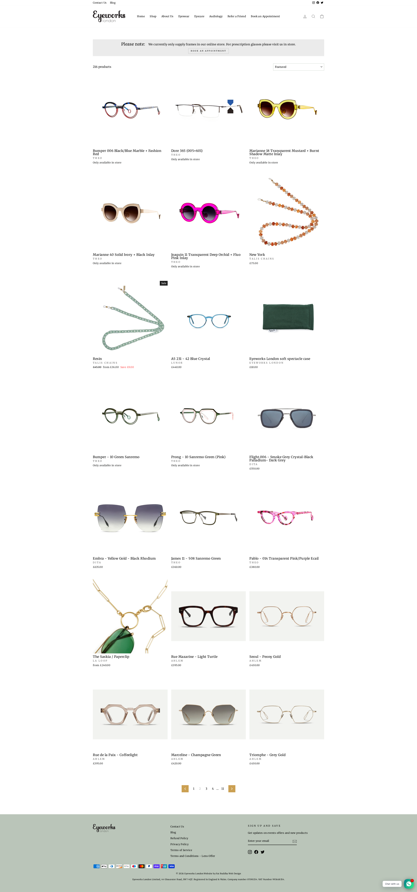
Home (141, 16)
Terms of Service (181, 850)
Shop (153, 16)
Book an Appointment (265, 16)
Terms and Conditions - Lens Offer (192, 856)
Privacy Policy (179, 844)
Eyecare (199, 16)
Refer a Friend (237, 16)
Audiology (216, 16)
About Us (167, 16)
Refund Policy (179, 838)
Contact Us (100, 2)
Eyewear (183, 16)
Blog (113, 2)
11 (222, 789)
